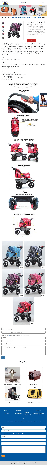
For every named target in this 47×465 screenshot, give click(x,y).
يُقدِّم (3, 357)
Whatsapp (12, 335)
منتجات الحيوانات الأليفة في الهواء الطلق (21, 17)
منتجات (34, 17)
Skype (23, 335)
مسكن (39, 17)
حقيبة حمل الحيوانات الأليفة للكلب (34, 402)
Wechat (18, 335)
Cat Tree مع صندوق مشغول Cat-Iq (12, 384)
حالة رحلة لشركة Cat (34, 384)
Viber (28, 335)
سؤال (31, 40)
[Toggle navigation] (43, 2)
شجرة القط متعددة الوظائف (12, 402)
